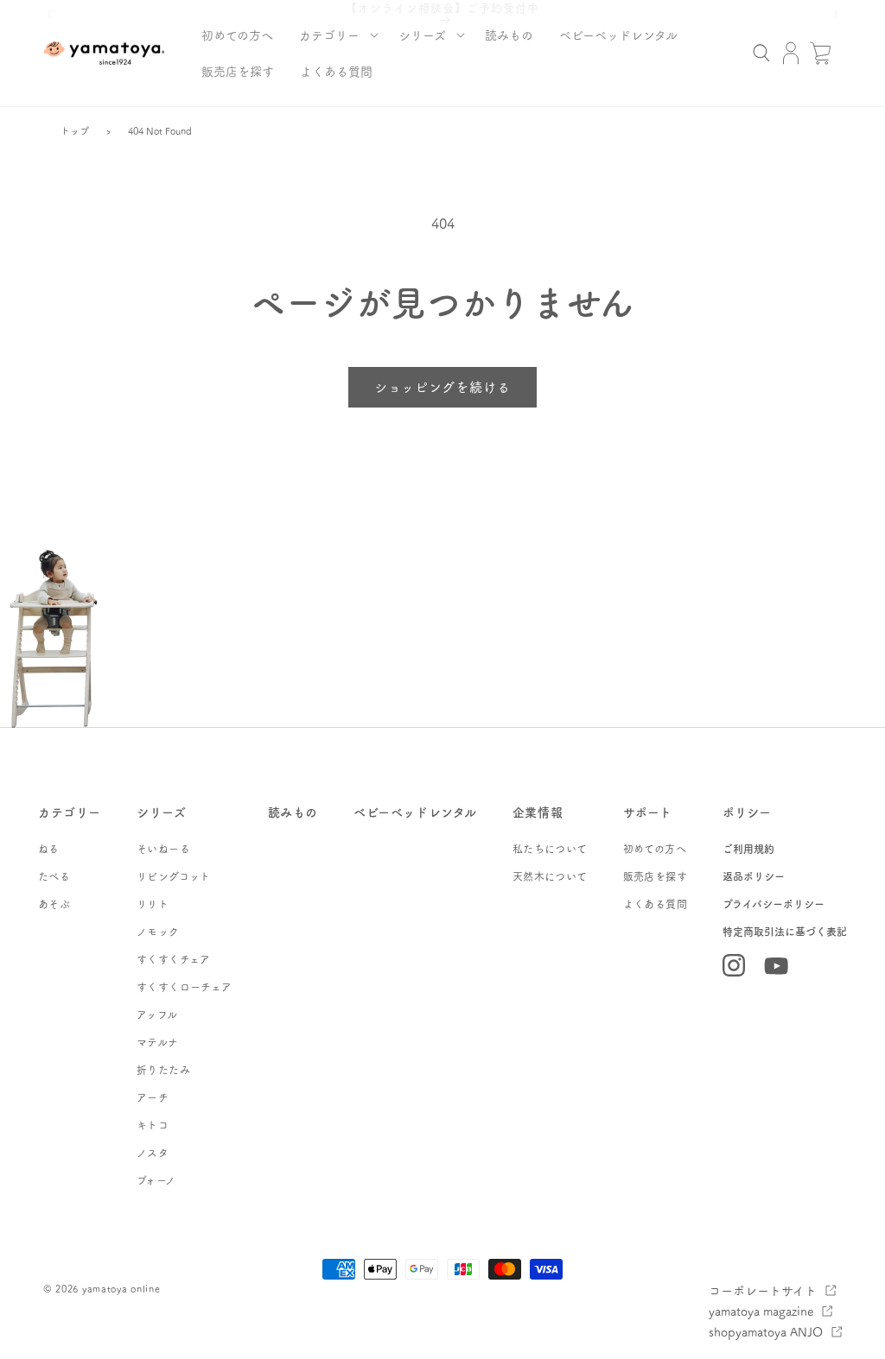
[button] (335, 34)
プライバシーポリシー (774, 904)
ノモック (158, 931)
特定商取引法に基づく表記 (785, 931)
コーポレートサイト (763, 1290)
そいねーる (163, 849)
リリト (153, 904)
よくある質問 (655, 904)
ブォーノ (156, 1180)
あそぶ (54, 904)
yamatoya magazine (761, 1310)
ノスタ (153, 1152)
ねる (49, 849)
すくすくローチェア (184, 987)
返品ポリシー (754, 876)
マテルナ (158, 1042)
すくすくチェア (174, 959)
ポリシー (747, 812)
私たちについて (550, 849)
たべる (54, 876)
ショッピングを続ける (442, 386)
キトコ (153, 1125)
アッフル (157, 1014)
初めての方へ (654, 849)
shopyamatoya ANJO (766, 1331)
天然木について (550, 876)
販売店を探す (655, 876)
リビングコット (174, 876)
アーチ (153, 1097)
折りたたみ (163, 1070)
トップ (74, 130)
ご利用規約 (748, 849)
